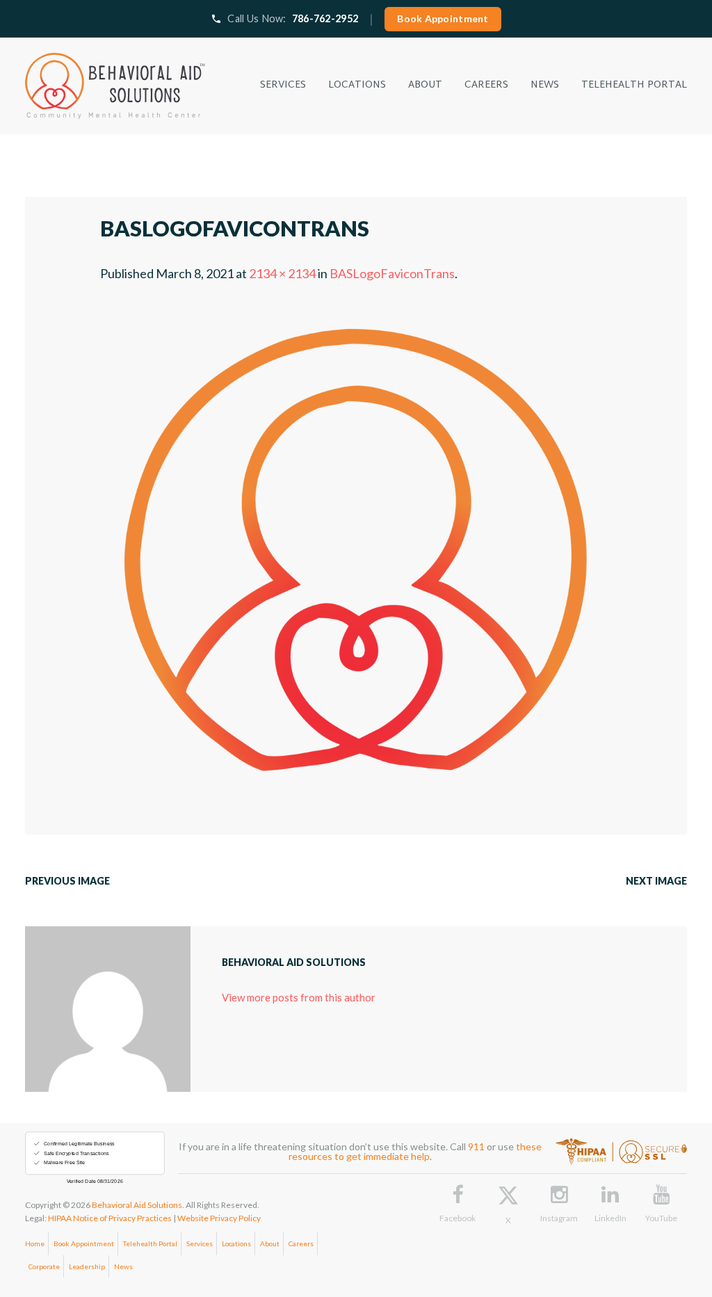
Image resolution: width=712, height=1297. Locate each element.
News (123, 1266)
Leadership (87, 1266)
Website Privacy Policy (219, 1218)
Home (34, 1243)
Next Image (656, 881)
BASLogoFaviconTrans (392, 273)
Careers (301, 1243)
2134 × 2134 (282, 273)
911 (476, 1146)
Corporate (44, 1266)
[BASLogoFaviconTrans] (356, 315)
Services (199, 1243)
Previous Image (67, 881)
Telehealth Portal (150, 1243)
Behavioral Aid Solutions (137, 1205)
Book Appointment (442, 18)
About (270, 1243)
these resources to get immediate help (415, 1151)
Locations (236, 1243)
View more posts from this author (298, 997)
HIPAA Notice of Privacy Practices (110, 1218)
